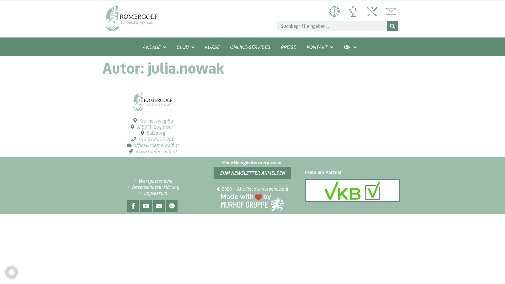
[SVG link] (131, 18)
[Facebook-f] (133, 206)
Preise (288, 47)
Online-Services (250, 47)
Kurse (212, 47)
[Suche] (392, 26)
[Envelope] (159, 206)
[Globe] (172, 206)
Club (183, 47)
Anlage (152, 47)
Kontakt (317, 47)
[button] (11, 272)
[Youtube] (146, 206)
